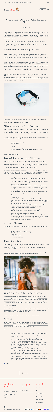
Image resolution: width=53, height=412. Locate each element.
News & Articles (40, 390)
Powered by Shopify (16, 409)
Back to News (27, 373)
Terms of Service (40, 393)
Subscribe (28, 394)
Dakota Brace (9, 409)
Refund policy (39, 396)
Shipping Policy (40, 399)
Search (38, 387)
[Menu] (48, 9)
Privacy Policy (39, 402)
